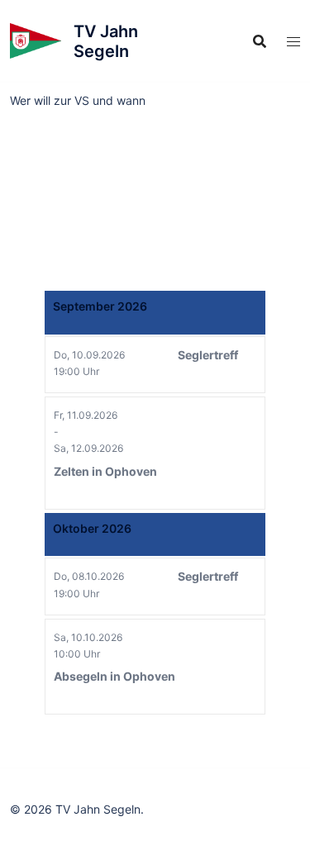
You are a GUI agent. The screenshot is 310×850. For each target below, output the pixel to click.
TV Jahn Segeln (106, 41)
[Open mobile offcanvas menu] (293, 41)
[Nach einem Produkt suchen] (259, 41)
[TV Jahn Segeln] (35, 41)
